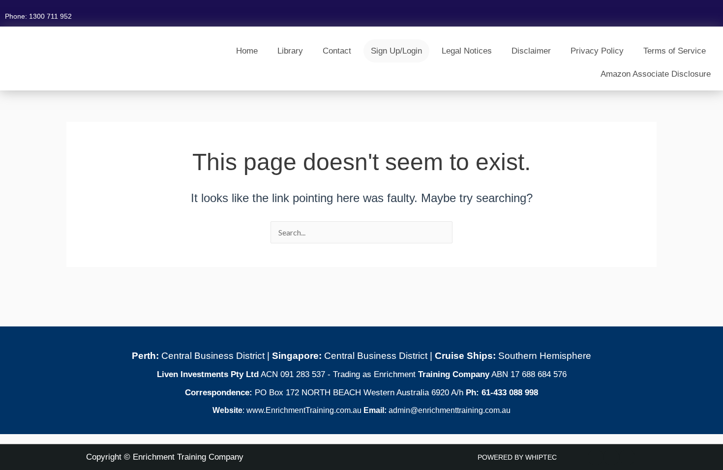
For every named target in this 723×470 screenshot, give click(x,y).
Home (247, 51)
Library (290, 51)
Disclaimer (531, 51)
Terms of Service (674, 51)
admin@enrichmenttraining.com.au (450, 410)
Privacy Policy (597, 51)
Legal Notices (467, 51)
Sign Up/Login (396, 51)
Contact (337, 51)
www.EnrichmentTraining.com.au (303, 410)
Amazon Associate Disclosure (656, 74)
